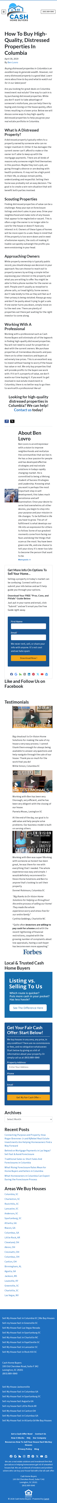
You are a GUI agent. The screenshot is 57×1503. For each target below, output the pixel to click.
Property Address (17, 1062)
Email (14, 632)
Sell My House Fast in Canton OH (19, 1411)
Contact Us (40, 1433)
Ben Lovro (13, 62)
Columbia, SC (11, 1194)
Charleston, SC (12, 1199)
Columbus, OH (12, 1256)
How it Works (17, 1437)
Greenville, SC (12, 1285)
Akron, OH (10, 1247)
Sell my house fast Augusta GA (17, 1401)
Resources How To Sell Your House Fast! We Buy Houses (28, 1443)
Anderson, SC (11, 1213)
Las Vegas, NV (12, 1295)
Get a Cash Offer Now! (22, 1433)
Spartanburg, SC (13, 1218)
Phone (10, 1073)
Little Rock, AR (12, 1237)
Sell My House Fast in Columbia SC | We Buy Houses (28, 1318)
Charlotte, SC (12, 1290)
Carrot (46, 1498)
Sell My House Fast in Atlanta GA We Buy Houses (27, 1420)
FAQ (28, 1437)
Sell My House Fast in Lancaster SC (20, 1347)
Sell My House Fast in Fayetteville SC (21, 1342)
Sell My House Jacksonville (16, 1386)
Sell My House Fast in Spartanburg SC (21, 1332)
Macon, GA (10, 1228)
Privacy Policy (25, 1449)
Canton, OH (11, 1261)
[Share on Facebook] (7, 421)
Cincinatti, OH (12, 1252)
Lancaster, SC (11, 1208)
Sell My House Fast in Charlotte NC (20, 1337)
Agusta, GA (10, 1271)
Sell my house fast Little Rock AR (19, 1406)
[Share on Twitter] (12, 421)
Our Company (39, 1437)
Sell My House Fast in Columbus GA (20, 1391)
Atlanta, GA (11, 1223)
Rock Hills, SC (12, 1204)
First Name (16, 621)
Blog (36, 1449)
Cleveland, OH (12, 1242)
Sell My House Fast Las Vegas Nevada (21, 1328)
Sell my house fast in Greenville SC (20, 1323)
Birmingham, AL (13, 1266)
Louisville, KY (11, 1281)
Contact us (22, 410)
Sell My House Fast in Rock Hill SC (19, 1352)
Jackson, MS (11, 1276)
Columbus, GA (12, 1232)
